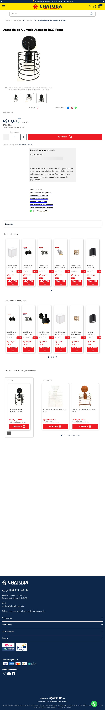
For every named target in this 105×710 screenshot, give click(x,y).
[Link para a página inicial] (7, 20)
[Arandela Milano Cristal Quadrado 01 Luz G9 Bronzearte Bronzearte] (76, 252)
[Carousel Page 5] (71, 435)
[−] (6, 137)
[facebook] (68, 108)
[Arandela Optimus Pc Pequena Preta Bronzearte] (92, 252)
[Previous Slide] (2, 1)
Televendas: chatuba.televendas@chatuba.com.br (23, 611)
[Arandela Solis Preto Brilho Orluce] (28, 252)
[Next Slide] (103, 1)
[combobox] (52, 14)
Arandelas (29, 21)
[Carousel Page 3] (53, 357)
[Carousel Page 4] (56, 357)
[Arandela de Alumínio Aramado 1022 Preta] (19, 396)
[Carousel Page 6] (74, 435)
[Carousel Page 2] (53, 290)
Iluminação (17, 21)
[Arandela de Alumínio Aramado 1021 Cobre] (85, 396)
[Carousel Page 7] (76, 435)
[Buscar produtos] (91, 13)
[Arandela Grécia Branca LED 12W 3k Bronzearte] (12, 252)
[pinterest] (72, 108)
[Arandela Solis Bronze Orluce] (44, 252)
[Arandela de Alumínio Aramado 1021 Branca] (55, 396)
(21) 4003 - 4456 (17, 590)
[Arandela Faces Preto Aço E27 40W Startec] (44, 318)
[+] (23, 137)
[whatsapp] (76, 108)
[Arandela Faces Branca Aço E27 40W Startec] (60, 252)
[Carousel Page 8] (79, 435)
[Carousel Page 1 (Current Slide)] (51, 290)
